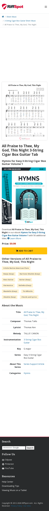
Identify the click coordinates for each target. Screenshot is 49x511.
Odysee (8, 459)
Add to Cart (25, 250)
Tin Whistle (28, 291)
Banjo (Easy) (9, 274)
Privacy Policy (16, 506)
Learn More (15, 238)
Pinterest (9, 464)
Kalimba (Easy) (25, 285)
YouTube (9, 468)
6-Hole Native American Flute (16, 268)
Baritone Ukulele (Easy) (30, 274)
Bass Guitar (9, 280)
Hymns (27, 373)
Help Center (7, 481)
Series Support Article (34, 364)
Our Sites (27, 506)
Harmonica (8, 285)
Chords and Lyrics (29, 297)
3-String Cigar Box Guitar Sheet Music (20, 21)
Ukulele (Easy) (10, 297)
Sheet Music (12, 17)
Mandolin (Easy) (10, 291)
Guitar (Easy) (25, 280)
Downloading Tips (10, 486)
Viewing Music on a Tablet (14, 490)
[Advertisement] (24, 55)
